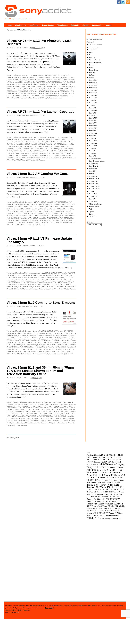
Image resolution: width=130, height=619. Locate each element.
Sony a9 (92, 151)
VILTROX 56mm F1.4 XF (56, 84)
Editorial (92, 57)
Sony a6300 (93, 87)
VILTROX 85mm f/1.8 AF (15, 91)
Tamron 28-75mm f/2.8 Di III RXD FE (101, 492)
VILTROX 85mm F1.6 (67, 91)
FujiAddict (75, 25)
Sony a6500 (93, 93)
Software (92, 75)
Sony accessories (95, 158)
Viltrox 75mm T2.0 (53, 86)
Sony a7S (92, 138)
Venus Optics (114, 515)
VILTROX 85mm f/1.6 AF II (33, 89)
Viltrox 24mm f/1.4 (47, 277)
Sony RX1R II (94, 186)
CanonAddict (97, 25)
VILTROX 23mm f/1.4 (14, 77)
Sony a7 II (92, 108)
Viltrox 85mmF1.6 (51, 95)
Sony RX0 (92, 171)
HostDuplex (15, 612)
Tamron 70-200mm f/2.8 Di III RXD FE (102, 508)
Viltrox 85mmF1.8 (13, 98)
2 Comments (69, 354)
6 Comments (41, 225)
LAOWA (105, 464)
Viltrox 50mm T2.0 (29, 82)
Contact (108, 25)
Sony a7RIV (93, 130)
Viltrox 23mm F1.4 (45, 77)
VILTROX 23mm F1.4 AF (61, 77)
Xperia (91, 211)
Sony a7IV (92, 123)
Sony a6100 (93, 82)
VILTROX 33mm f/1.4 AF (38, 79)
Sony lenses (93, 168)
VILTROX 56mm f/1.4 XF (64, 144)
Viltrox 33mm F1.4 (53, 79)
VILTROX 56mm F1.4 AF (39, 84)
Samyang (120, 464)
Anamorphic (37, 331)
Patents (91, 67)
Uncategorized (94, 206)
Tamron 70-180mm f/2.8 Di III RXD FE (103, 499)
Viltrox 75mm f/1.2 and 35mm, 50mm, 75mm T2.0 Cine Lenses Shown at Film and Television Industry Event (40, 371)
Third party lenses (95, 204)
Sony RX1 (92, 173)
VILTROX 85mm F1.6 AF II (33, 93)
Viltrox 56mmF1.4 (61, 146)
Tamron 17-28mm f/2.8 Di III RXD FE (104, 478)
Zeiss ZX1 (92, 216)
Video (91, 209)
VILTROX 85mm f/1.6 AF (15, 89)
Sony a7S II (93, 141)
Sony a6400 (93, 90)
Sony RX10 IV (94, 178)
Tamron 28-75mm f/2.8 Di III (95, 489)
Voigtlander (116, 518)
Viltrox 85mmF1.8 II (27, 98)
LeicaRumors (34, 25)
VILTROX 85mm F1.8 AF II (18, 95)
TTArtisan (106, 515)
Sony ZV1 (92, 199)
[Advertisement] (106, 321)
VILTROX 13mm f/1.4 (60, 273)
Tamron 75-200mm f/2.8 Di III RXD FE (103, 512)
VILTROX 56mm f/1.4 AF (59, 82)
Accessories (93, 50)
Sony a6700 (93, 98)
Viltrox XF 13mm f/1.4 (42, 98)
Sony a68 (92, 100)
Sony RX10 (93, 176)
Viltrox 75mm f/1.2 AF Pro (40, 342)
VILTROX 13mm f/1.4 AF (61, 75)
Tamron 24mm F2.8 (112, 482)
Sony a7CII (93, 115)
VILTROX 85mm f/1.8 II (51, 91)
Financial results (95, 60)
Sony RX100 (93, 184)
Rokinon (113, 464)
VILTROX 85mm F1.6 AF (15, 93)
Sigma (91, 466)
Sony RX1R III (94, 189)
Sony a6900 (93, 103)
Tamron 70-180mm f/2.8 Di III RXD (106, 496)
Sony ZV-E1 (93, 194)
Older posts (13, 437)
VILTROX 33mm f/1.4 (22, 79)
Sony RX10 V (94, 181)
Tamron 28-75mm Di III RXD (103, 485)
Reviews (92, 72)
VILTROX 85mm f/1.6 (68, 86)
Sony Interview (94, 166)
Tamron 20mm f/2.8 (105, 480)
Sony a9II (92, 153)
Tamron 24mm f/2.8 (97, 482)
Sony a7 (92, 105)
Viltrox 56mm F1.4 (23, 84)
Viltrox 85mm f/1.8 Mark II (32, 286)
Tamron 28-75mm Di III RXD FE (105, 487)
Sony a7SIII (93, 143)
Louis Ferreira (15, 48)
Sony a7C (92, 113)
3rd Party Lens (18, 75)
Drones (91, 55)
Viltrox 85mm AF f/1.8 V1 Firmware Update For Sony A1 (39, 240)
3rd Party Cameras (95, 44)
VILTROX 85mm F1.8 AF (56, 155)
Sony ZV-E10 (94, 196)
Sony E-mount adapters (97, 161)
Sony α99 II (93, 201)
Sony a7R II (93, 125)
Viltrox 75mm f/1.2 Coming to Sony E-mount (41, 303)
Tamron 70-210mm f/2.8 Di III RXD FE (105, 509)
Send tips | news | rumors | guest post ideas (101, 34)
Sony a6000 (93, 80)
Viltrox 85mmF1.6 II (65, 95)
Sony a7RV (93, 133)
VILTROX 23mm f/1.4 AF (30, 77)
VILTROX (49, 75)
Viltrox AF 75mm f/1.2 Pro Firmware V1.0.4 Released (39, 42)
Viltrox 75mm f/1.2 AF (22, 86)
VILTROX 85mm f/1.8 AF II (33, 91)
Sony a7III (92, 120)
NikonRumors (20, 25)
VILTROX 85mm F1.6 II (51, 93)
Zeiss (91, 214)
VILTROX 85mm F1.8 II (36, 95)
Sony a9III (92, 156)
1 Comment (72, 289)
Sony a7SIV (93, 146)
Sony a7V (92, 148)
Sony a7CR (93, 118)
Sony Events (93, 163)
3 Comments (41, 160)
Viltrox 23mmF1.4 (61, 139)
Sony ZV (92, 191)
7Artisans (90, 455)
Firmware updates (30, 75)
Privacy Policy (49, 608)
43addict (85, 25)
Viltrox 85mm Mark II (32, 289)
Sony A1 (92, 77)
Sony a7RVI (93, 135)
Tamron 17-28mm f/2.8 (100, 472)
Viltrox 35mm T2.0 (15, 82)
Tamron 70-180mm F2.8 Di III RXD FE (108, 506)
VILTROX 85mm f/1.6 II (51, 89)
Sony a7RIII (93, 128)
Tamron (102, 466)
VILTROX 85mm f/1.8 (67, 89)
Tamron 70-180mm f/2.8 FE (98, 501)
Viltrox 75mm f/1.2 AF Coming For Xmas (38, 174)
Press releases (93, 70)
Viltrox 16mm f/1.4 (23, 275)
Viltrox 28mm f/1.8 (61, 277)
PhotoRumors (62, 25)
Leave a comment (56, 98)
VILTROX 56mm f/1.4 (43, 82)
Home (9, 25)
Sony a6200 (93, 85)
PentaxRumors (48, 25)
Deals (91, 52)
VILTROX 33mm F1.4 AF (54, 142)
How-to (91, 65)
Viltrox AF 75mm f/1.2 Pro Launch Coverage (40, 112)
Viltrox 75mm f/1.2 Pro (38, 86)
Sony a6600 (93, 95)
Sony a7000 (93, 110)
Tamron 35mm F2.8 (98, 494)
